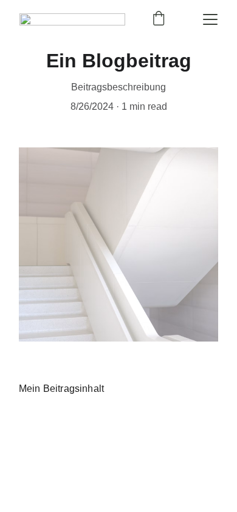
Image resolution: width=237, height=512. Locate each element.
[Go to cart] (159, 19)
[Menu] (210, 19)
